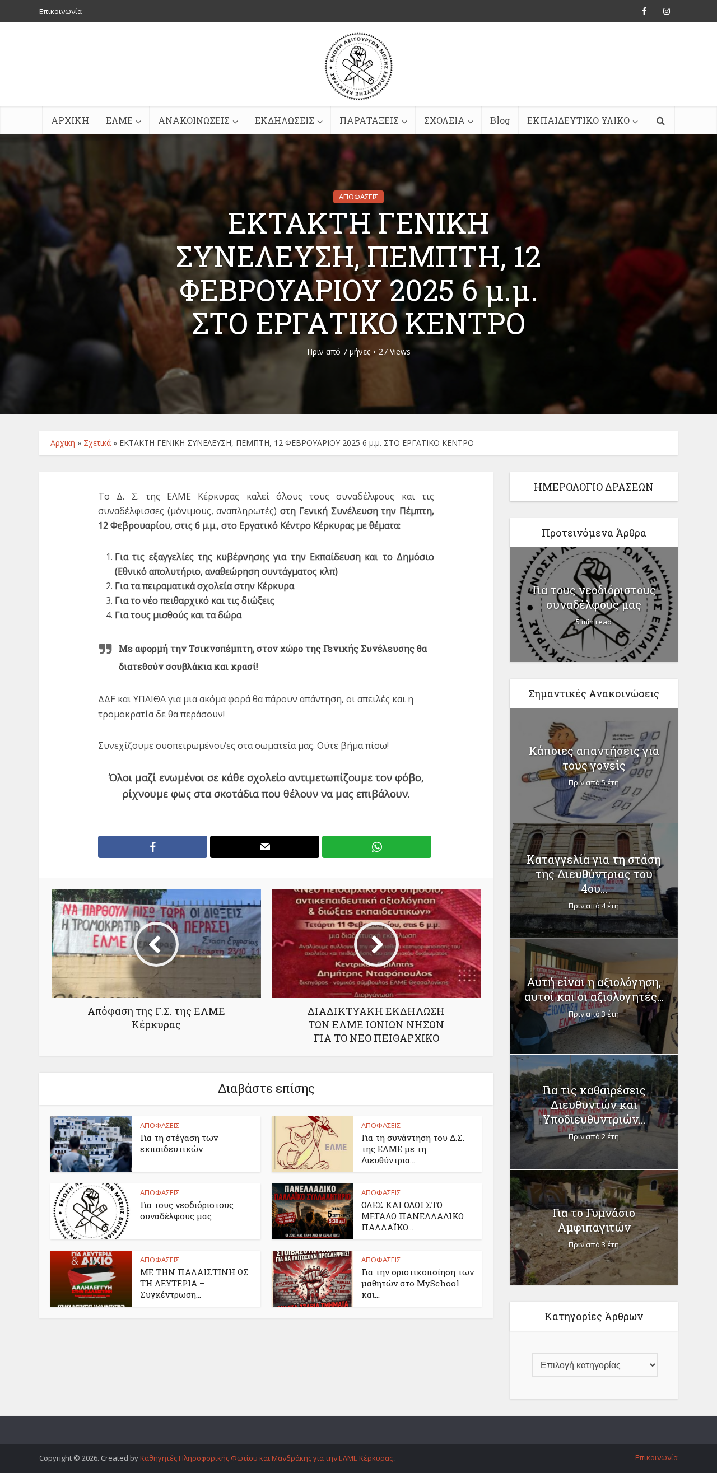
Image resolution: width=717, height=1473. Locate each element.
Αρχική (62, 442)
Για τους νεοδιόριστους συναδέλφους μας (187, 1210)
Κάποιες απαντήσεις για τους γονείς (594, 757)
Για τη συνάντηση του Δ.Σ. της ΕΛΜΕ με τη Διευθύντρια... (412, 1149)
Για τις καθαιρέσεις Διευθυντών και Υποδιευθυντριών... (594, 1104)
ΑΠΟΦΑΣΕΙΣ (358, 197)
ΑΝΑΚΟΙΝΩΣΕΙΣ (194, 120)
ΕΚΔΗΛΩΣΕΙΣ (284, 120)
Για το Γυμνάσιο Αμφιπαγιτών (593, 1219)
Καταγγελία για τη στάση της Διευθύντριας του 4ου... (594, 874)
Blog (500, 120)
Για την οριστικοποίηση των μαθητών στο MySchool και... (417, 1283)
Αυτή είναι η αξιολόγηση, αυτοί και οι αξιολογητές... (594, 989)
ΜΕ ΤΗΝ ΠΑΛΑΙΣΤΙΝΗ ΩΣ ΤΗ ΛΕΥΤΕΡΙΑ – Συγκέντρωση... (194, 1283)
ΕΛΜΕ (119, 120)
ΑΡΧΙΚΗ (70, 120)
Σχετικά (97, 442)
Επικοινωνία (60, 11)
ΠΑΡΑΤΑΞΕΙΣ (369, 120)
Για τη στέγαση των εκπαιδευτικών (179, 1143)
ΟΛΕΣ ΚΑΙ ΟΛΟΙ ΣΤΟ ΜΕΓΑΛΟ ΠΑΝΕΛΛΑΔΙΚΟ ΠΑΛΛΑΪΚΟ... (412, 1216)
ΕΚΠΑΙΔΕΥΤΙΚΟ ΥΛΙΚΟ (578, 120)
